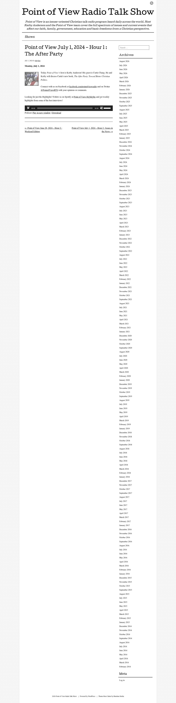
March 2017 (124, 517)
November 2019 (125, 388)
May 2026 (123, 73)
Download (56, 112)
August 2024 (124, 158)
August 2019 (124, 400)
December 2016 (125, 529)
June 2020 (123, 360)
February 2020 (125, 376)
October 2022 (124, 247)
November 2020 (125, 339)
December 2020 (125, 335)
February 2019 (125, 424)
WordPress (91, 696)
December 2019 (125, 384)
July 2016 (123, 549)
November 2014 (125, 630)
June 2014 (123, 650)
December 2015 (125, 577)
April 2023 (123, 222)
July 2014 (123, 646)
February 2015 (125, 618)
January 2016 (124, 573)
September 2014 (125, 638)
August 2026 (124, 61)
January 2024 (124, 186)
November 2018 (125, 436)
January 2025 (124, 138)
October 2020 (124, 343)
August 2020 (124, 351)
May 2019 (123, 412)
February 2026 (125, 85)
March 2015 (124, 614)
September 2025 (125, 105)
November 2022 (125, 243)
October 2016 (124, 537)
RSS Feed (151, 3)
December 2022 (125, 238)
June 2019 (123, 408)
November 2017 (125, 485)
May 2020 (123, 364)
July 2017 (123, 501)
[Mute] (101, 108)
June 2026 (123, 69)
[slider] (107, 107)
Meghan (37, 60)
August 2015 (124, 594)
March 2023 (124, 226)
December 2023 (125, 190)
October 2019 (124, 392)
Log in (122, 680)
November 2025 (125, 97)
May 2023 (123, 218)
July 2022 (123, 259)
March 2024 (124, 178)
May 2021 (123, 315)
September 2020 (125, 347)
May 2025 (123, 121)
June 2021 (123, 311)
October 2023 (124, 198)
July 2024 (123, 162)
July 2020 (123, 356)
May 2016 (123, 557)
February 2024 (125, 182)
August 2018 (124, 448)
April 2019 (123, 416)
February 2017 (125, 521)
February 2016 (125, 569)
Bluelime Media (119, 696)
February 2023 (125, 230)
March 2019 (124, 420)
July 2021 (123, 307)
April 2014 (123, 658)
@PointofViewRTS (49, 90)
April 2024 (123, 174)
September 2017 (125, 493)
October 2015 (124, 586)
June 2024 (123, 166)
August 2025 (124, 109)
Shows (30, 37)
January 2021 (124, 331)
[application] (69, 108)
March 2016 (124, 565)
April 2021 (123, 319)
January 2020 (124, 380)
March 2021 (124, 323)
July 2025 (123, 113)
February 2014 (125, 666)
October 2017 (124, 489)
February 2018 (125, 473)
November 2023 (125, 194)
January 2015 (124, 622)
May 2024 (123, 170)
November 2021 (125, 291)
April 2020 (123, 368)
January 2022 (124, 283)
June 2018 (123, 456)
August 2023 (124, 206)
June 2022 (123, 263)
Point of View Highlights (85, 96)
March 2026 (124, 81)
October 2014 (124, 634)
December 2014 (125, 626)
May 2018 (123, 460)
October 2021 (124, 295)
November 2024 (125, 146)
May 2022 (123, 267)
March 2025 (124, 130)
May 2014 (123, 654)
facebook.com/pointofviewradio (83, 86)
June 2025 (123, 117)
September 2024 (125, 154)
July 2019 (123, 404)
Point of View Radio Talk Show (88, 13)
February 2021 (125, 327)
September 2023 (125, 202)
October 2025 (124, 101)
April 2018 (123, 464)
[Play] (28, 108)
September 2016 (125, 541)
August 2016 (124, 545)
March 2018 (124, 469)
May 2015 (123, 606)
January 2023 (124, 234)
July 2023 (123, 210)
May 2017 (123, 509)
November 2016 (125, 533)
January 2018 (124, 476)
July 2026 (123, 65)
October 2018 (124, 440)
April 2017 (123, 513)
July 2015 (123, 598)
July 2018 (123, 452)
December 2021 (125, 287)
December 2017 (125, 481)
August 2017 (124, 497)
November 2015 (125, 582)
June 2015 (123, 602)
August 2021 (124, 303)
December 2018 (125, 432)
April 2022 (123, 271)
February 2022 (125, 279)
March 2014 (124, 662)
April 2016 (123, 561)
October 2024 (124, 150)
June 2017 (123, 505)
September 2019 (125, 396)
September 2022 (125, 251)
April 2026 (123, 77)
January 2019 (124, 428)
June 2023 (123, 214)
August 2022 (124, 255)
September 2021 (125, 299)
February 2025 (125, 133)
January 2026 (124, 89)
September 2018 (125, 444)
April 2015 (123, 610)
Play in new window (41, 112)
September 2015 (125, 589)
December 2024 (125, 142)
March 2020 (124, 372)
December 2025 (125, 93)
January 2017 (124, 525)
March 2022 (124, 275)
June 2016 (123, 553)
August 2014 (124, 642)
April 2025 (123, 126)
